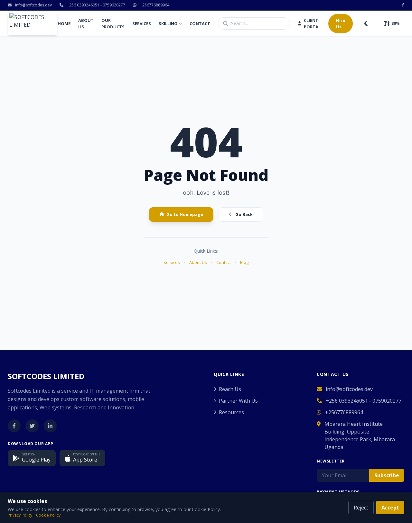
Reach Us (230, 389)
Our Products (113, 23)
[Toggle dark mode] (366, 23)
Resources (231, 412)
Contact (200, 23)
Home (64, 23)
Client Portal (312, 23)
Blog (244, 262)
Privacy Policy (20, 515)
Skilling (168, 23)
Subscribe (386, 475)
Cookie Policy (48, 515)
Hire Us (340, 23)
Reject (361, 507)
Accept (390, 507)
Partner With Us (238, 400)
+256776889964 (154, 5)
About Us (86, 23)
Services (141, 23)
